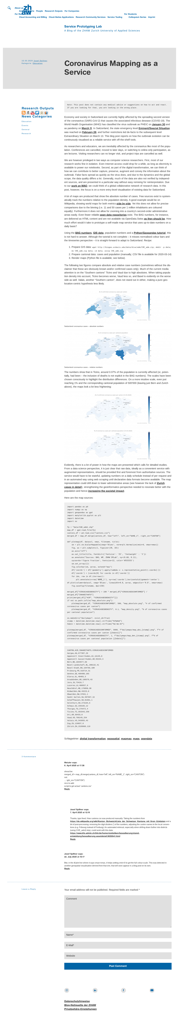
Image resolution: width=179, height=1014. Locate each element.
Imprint (151, 17)
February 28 (89, 132)
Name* (70, 934)
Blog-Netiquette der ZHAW (80, 1005)
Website (70, 955)
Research (26, 133)
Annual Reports (26, 11)
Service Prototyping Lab (83, 26)
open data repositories (113, 215)
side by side (124, 204)
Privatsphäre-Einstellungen (80, 1009)
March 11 (87, 128)
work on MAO (79, 186)
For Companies (72, 11)
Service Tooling (115, 17)
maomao (126, 739)
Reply (67, 789)
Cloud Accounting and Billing (33, 17)
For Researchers (23, 14)
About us (19, 8)
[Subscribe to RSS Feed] (24, 112)
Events (25, 125)
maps (136, 739)
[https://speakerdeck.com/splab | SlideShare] (46, 112)
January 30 (158, 124)
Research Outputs (54, 11)
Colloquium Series (137, 17)
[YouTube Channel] (33, 112)
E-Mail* (70, 945)
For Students (130, 14)
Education (38, 63)
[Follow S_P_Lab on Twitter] (37, 112)
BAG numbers (83, 233)
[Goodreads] (42, 112)
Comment (71, 898)
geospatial (113, 739)
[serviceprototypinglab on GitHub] (28, 112)
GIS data (98, 233)
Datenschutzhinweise (77, 1001)
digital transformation (93, 739)
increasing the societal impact (106, 491)
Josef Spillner (40, 61)
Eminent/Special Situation (154, 128)
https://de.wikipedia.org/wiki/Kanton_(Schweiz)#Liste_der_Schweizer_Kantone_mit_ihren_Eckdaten (117, 821)
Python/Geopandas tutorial (150, 233)
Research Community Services (91, 17)
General (26, 129)
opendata (146, 739)
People (39, 11)
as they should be (154, 219)
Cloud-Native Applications (61, 17)
